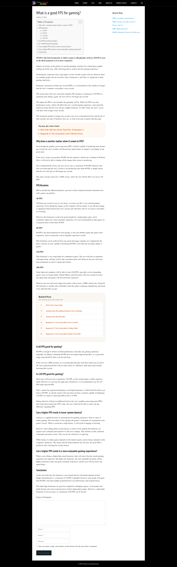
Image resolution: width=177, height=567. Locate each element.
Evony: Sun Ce (117, 25)
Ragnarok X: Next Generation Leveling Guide (62, 328)
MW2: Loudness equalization (123, 18)
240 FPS (45, 38)
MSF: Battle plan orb (120, 28)
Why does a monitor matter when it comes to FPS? (56, 25)
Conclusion (43, 52)
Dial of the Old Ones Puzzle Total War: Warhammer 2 (62, 129)
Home (77, 3)
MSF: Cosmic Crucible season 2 (124, 22)
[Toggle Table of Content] (79, 22)
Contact (134, 3)
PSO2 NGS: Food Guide (54, 305)
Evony (85, 3)
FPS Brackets (43, 28)
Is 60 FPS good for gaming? (48, 41)
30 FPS (45, 31)
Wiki (100, 3)
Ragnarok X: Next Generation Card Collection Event (61, 133)
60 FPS (45, 33)
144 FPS (45, 36)
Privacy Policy (121, 3)
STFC (93, 3)
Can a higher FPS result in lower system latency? (55, 46)
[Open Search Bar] (142, 3)
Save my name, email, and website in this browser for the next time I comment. (68, 546)
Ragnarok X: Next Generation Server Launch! (62, 322)
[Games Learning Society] (40, 3)
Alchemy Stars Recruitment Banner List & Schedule (64, 311)
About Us (109, 3)
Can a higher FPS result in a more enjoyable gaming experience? (60, 49)
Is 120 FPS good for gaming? (48, 43)
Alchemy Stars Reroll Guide (55, 316)
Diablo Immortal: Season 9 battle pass (126, 32)
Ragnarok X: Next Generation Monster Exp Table (63, 334)
